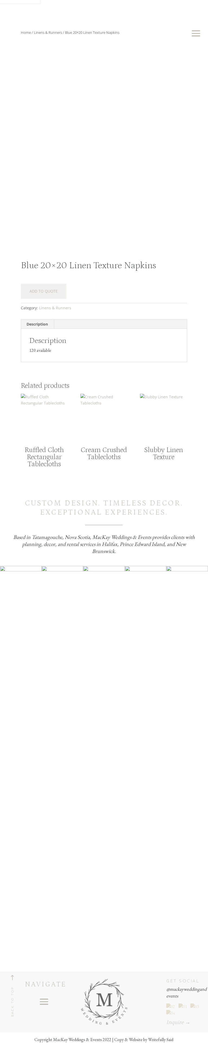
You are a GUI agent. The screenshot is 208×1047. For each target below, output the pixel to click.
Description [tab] (37, 324)
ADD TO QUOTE (44, 291)
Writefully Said (160, 1039)
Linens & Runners (55, 307)
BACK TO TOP (12, 1002)
